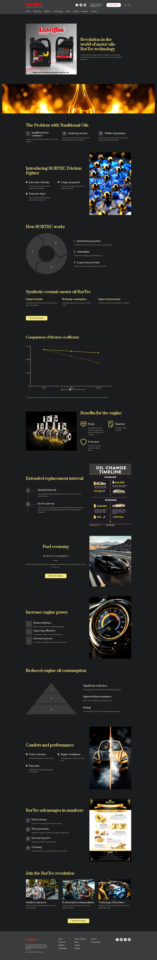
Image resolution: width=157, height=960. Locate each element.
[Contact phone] (125, 940)
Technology (58, 11)
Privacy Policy (95, 942)
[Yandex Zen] (80, 5)
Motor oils (37, 11)
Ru (125, 5)
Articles (76, 11)
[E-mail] (129, 940)
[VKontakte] (77, 5)
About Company (80, 939)
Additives (47, 11)
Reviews (84, 11)
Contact (94, 11)
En (129, 5)
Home (28, 11)
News (68, 11)
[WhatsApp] (84, 5)
